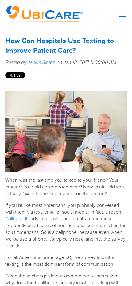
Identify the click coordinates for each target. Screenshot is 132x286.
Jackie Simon (41, 62)
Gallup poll (16, 219)
